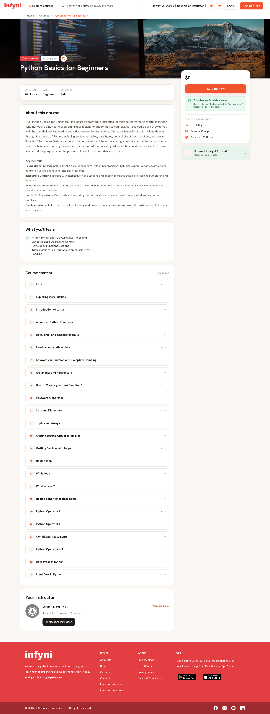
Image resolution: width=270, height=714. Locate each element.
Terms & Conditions (150, 678)
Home (30, 15)
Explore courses (42, 6)
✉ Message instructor (59, 621)
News (103, 666)
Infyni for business (111, 684)
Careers (105, 672)
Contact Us (107, 678)
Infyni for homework (112, 690)
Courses (44, 15)
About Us (105, 660)
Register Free (251, 6)
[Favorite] (63, 58)
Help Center (145, 666)
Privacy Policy (146, 672)
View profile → (160, 606)
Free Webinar (146, 660)
